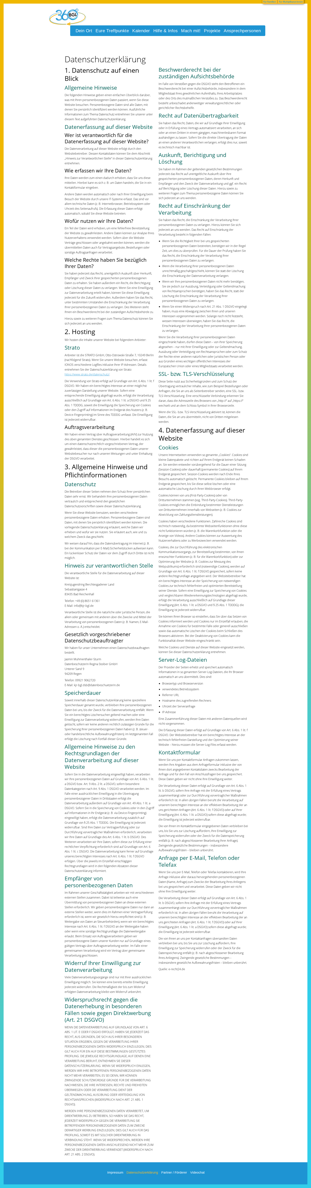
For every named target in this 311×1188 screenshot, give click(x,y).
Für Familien (269, 1)
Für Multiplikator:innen (291, 1)
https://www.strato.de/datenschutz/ (87, 374)
